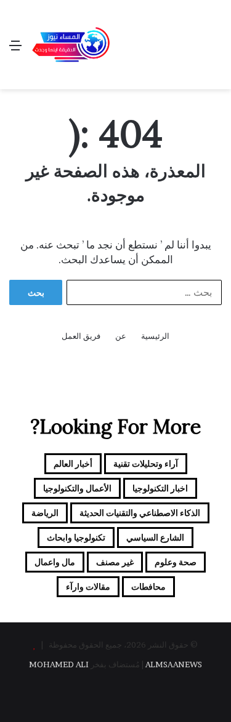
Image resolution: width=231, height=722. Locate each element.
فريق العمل (81, 336)
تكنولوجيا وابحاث (76, 537)
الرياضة (45, 512)
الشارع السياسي (155, 537)
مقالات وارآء (88, 586)
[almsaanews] (71, 44)
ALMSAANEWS (173, 664)
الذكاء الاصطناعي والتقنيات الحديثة (139, 512)
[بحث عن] (215, 49)
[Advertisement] (155, 44)
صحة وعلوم (176, 562)
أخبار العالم (73, 463)
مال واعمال (54, 562)
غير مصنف (115, 562)
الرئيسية (155, 336)
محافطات (148, 586)
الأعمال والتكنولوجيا (77, 488)
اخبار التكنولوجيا (160, 488)
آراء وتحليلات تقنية (145, 463)
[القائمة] (15, 49)
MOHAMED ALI (59, 664)
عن (120, 336)
